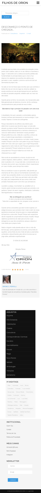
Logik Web (31, 491)
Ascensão (15, 385)
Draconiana (29, 392)
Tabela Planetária (13, 415)
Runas (9, 412)
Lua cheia (24, 398)
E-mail (29, 33)
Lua (18, 398)
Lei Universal (11, 398)
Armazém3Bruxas (12, 447)
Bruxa (26, 385)
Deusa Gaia (11, 392)
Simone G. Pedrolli (9, 286)
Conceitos (10, 388)
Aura (21, 385)
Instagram (10, 454)
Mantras (10, 402)
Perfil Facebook (11, 451)
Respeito (18, 408)
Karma (23, 395)
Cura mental (26, 388)
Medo (16, 402)
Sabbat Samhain (25, 412)
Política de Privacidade (13, 437)
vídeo (21, 415)
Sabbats (15, 412)
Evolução (16, 395)
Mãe (21, 405)
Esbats (9, 395)
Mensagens (23, 402)
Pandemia (11, 408)
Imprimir (22, 33)
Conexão (17, 388)
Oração (26, 405)
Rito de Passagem (28, 408)
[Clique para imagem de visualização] (20, 53)
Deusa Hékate (20, 392)
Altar (9, 385)
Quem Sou (10, 426)
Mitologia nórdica (13, 405)
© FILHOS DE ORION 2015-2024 (16, 491)
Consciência (14, 33)
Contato (9, 429)
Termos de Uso (11, 433)
